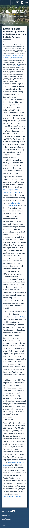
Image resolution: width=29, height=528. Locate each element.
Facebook (12, 2)
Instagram (22, 2)
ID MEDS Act (20, 317)
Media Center (12, 23)
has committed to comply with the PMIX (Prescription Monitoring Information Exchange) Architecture (13, 57)
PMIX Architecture (18, 65)
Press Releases (21, 23)
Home (6, 23)
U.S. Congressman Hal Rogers (14, 12)
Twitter (17, 2)
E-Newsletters (6, 515)
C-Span (26, 2)
